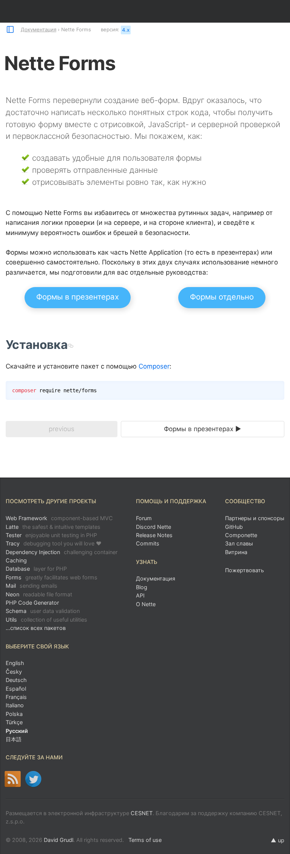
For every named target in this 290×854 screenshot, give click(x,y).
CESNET (142, 813)
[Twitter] (33, 779)
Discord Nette (153, 527)
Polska (14, 714)
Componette (241, 535)
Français (16, 697)
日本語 (14, 739)
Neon (39, 594)
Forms (51, 577)
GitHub (234, 527)
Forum (144, 518)
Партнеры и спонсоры (254, 518)
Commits (147, 543)
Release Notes (154, 535)
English (15, 663)
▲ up (277, 840)
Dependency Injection (61, 552)
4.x (126, 30)
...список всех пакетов (36, 628)
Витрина (236, 552)
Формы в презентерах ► (202, 429)
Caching (16, 560)
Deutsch (16, 680)
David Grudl (58, 840)
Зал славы (239, 543)
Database (36, 568)
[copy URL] (70, 345)
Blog (141, 587)
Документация (38, 29)
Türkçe (14, 722)
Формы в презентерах (77, 296)
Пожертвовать (244, 570)
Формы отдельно (222, 296)
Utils (46, 619)
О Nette (146, 604)
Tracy (54, 543)
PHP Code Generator (32, 602)
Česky (14, 671)
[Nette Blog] (12, 779)
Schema (43, 611)
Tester (51, 535)
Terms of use (145, 840)
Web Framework (59, 518)
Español (16, 688)
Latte (53, 527)
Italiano (15, 705)
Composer (154, 366)
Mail (31, 585)
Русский (17, 731)
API (140, 595)
